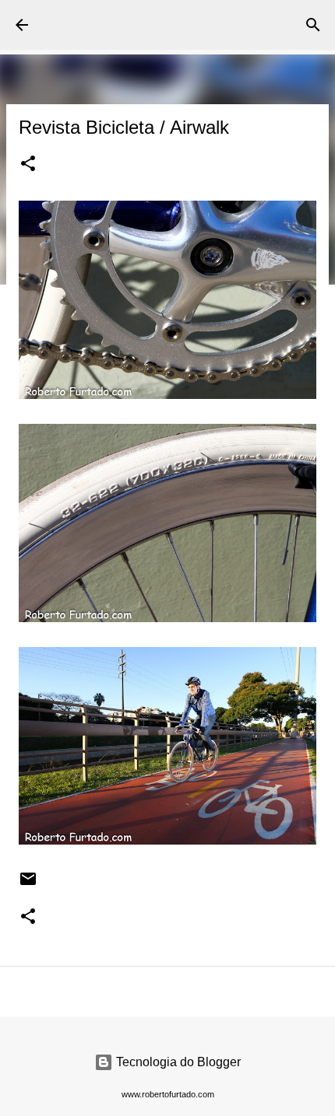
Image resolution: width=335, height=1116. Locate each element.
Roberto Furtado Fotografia (118, 24)
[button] (28, 165)
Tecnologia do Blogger (177, 1062)
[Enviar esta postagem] (28, 885)
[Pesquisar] (313, 25)
